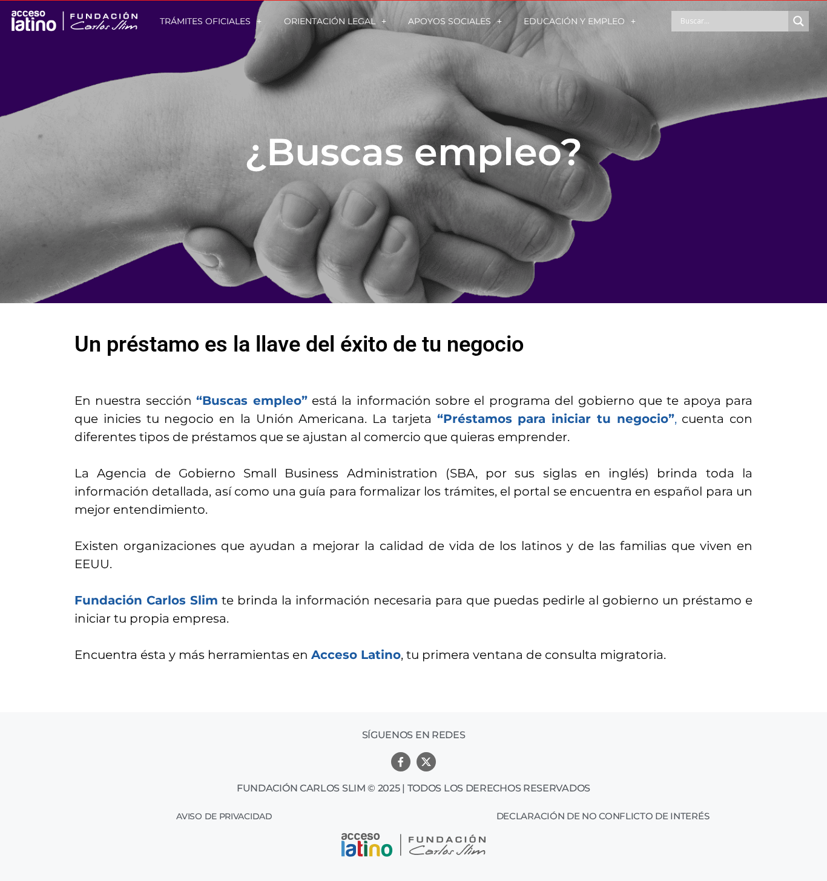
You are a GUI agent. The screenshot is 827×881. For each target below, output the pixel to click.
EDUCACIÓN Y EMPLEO (574, 21)
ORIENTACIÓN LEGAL (329, 21)
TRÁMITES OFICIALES (205, 21)
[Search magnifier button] (798, 21)
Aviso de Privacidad (224, 816)
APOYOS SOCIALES (449, 21)
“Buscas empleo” (251, 400)
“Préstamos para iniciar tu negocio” (555, 418)
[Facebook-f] (400, 761)
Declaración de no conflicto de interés (603, 816)
